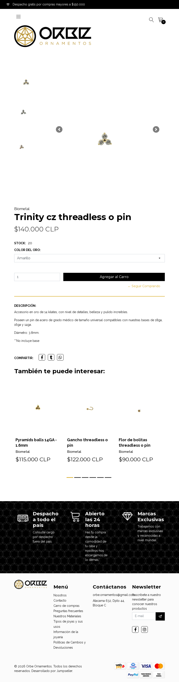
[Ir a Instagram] (144, 629)
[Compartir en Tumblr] (51, 357)
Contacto (59, 600)
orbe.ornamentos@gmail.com (114, 595)
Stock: (20, 243)
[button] (59, 129)
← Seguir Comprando (144, 286)
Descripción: (25, 305)
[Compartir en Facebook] (42, 357)
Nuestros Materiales (67, 616)
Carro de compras (66, 605)
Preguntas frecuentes (68, 611)
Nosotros (60, 595)
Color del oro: (27, 250)
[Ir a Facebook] (135, 629)
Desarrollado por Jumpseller (51, 671)
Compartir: (23, 358)
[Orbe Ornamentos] (52, 36)
